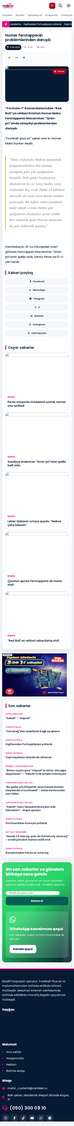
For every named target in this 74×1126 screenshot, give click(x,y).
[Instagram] (5, 1118)
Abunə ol (37, 901)
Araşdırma (51, 15)
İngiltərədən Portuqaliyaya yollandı (39, 24)
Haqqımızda (15, 1058)
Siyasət (20, 15)
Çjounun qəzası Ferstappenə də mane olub (35, 583)
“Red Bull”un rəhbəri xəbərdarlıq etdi (33, 640)
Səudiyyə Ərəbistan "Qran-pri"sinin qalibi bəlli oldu (37, 463)
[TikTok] (23, 1118)
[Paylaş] (24, 58)
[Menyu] (68, 6)
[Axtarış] (60, 6)
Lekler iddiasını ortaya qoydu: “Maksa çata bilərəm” (34, 523)
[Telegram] (49, 1118)
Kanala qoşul (23, 949)
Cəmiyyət (67, 15)
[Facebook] (14, 1118)
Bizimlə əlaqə (15, 1071)
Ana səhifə (13, 1052)
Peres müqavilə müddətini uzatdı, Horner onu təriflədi (37, 403)
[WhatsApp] (40, 1118)
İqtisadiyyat (35, 15)
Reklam (11, 1064)
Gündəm (7, 15)
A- (10, 57)
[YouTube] (32, 1118)
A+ (16, 57)
